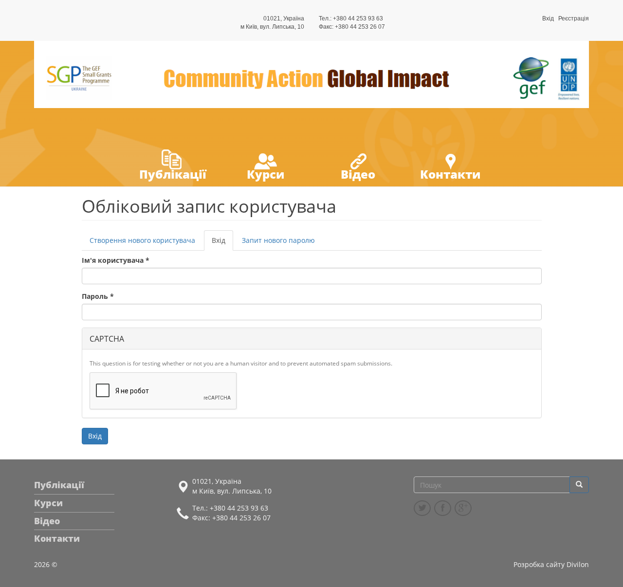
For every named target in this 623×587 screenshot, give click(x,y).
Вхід (548, 18)
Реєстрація (573, 18)
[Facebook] (442, 508)
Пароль (98, 296)
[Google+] (463, 508)
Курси (265, 174)
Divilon (578, 564)
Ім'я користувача (115, 260)
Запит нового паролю (278, 240)
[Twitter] (422, 508)
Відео (358, 174)
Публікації (172, 174)
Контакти (450, 174)
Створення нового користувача (142, 240)
